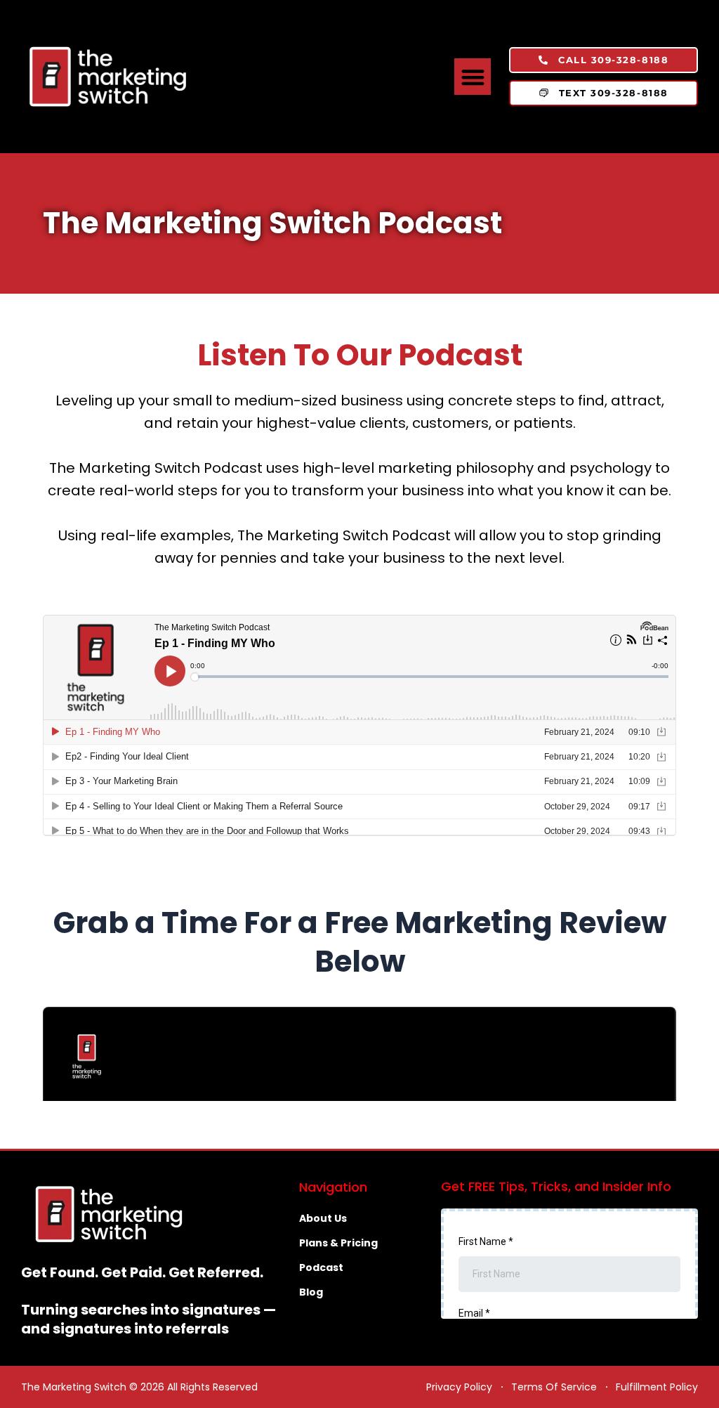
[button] (473, 77)
